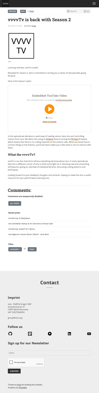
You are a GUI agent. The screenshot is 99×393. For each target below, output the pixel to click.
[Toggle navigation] (94, 3)
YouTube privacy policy (63, 100)
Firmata (74, 139)
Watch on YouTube (49, 122)
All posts (14, 203)
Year (31, 249)
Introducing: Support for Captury (21, 229)
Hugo (19, 385)
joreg (34, 26)
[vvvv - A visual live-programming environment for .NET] (5, 3)
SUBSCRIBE (14, 371)
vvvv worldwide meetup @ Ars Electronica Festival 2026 (30, 223)
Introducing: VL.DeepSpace (19, 218)
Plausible (23, 388)
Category (14, 249)
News (31, 11)
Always (50, 118)
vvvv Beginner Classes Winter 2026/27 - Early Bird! (28, 234)
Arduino (49, 139)
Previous (12, 11)
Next (23, 11)
